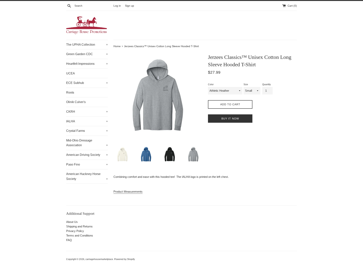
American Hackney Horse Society (87, 176)
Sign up (129, 5)
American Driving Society (87, 154)
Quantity (266, 84)
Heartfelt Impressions (87, 63)
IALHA (87, 121)
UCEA (70, 73)
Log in (117, 5)
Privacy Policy (75, 231)
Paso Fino (87, 164)
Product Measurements (128, 191)
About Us (72, 221)
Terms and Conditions (79, 235)
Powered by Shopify (124, 259)
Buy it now (230, 118)
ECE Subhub (87, 82)
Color (211, 84)
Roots (70, 92)
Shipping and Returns (79, 226)
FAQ (69, 240)
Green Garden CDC (87, 54)
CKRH (87, 111)
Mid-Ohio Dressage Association (87, 143)
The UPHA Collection (87, 44)
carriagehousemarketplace (99, 259)
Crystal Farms (87, 130)
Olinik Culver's (76, 102)
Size (246, 84)
